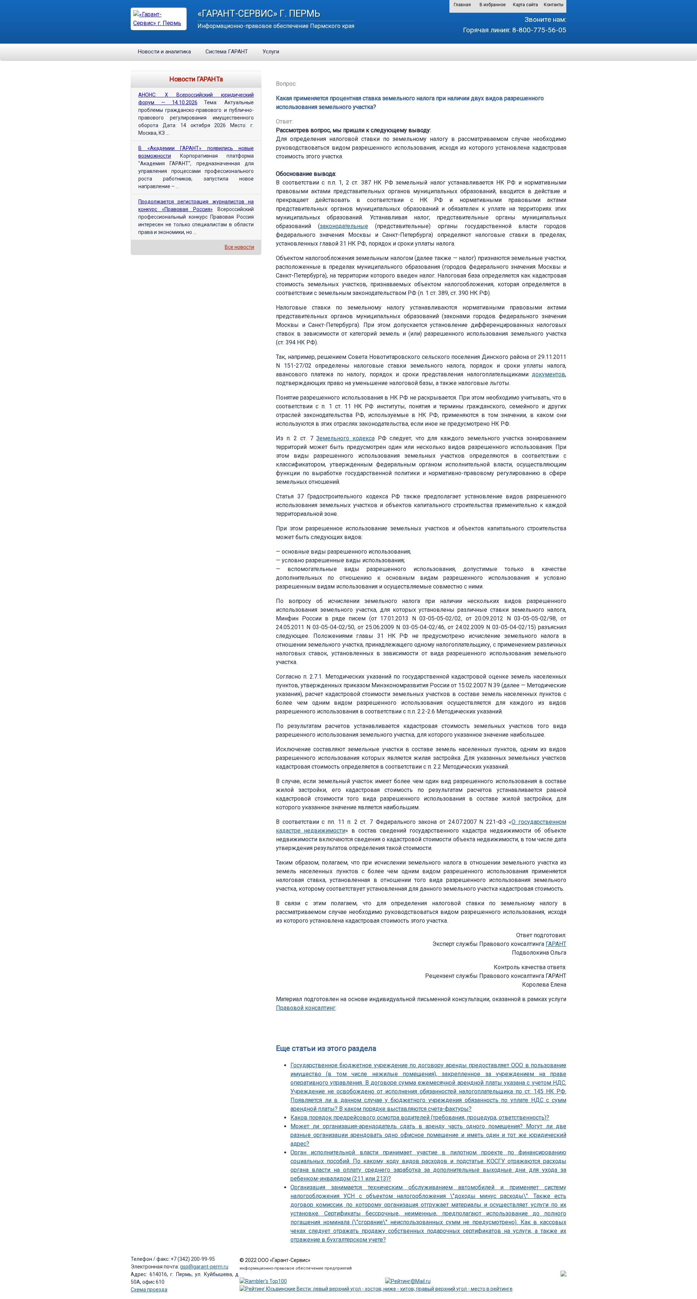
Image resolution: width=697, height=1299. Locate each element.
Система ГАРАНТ (226, 51)
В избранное (493, 4)
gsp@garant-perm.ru (204, 1267)
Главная (462, 4)
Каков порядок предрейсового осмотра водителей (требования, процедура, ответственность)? (419, 1117)
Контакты (553, 4)
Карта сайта (525, 4)
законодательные (344, 226)
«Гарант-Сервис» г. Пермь (258, 13)
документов (548, 374)
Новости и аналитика (164, 51)
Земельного (334, 438)
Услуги (270, 51)
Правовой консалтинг (305, 1007)
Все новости (239, 247)
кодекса (363, 438)
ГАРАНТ (556, 943)
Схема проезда (149, 1289)
